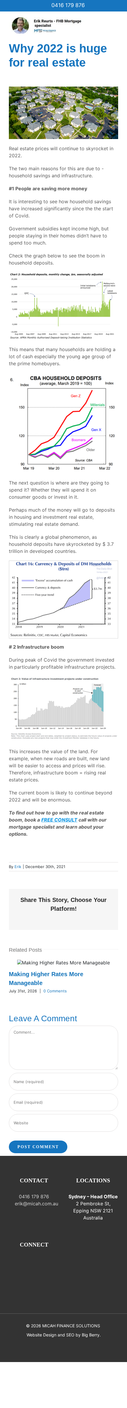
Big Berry (91, 1334)
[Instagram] (21, 1261)
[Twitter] (38, 1261)
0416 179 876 (67, 5)
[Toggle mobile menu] (115, 20)
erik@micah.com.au (35, 1204)
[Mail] (30, 1261)
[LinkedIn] (54, 1261)
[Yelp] (34, 1271)
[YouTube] (46, 1261)
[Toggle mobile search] (115, 27)
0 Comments (55, 991)
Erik (17, 866)
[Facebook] (13, 1261)
